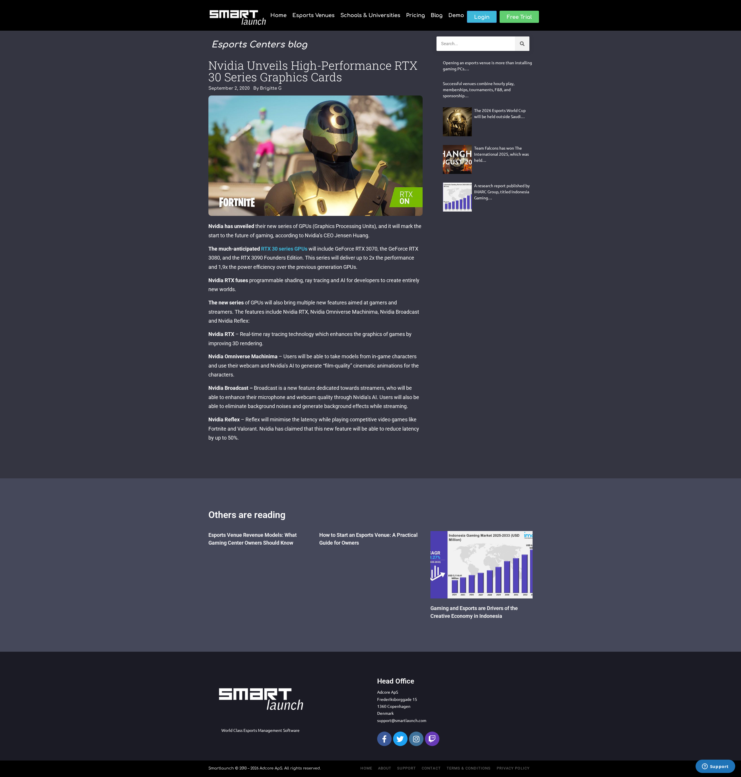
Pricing (415, 15)
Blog (437, 15)
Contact (431, 768)
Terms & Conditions (469, 768)
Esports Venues (313, 15)
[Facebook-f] (384, 739)
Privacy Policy (513, 768)
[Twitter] (400, 739)
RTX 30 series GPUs (284, 249)
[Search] (522, 43)
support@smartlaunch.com (401, 720)
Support (406, 768)
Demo (456, 15)
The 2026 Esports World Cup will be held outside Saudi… (500, 113)
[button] (482, 17)
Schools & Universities (370, 15)
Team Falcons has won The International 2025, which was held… (501, 154)
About (385, 768)
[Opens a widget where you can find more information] (715, 767)
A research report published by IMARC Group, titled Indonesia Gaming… (502, 191)
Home (278, 15)
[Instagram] (416, 739)
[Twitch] (432, 739)
